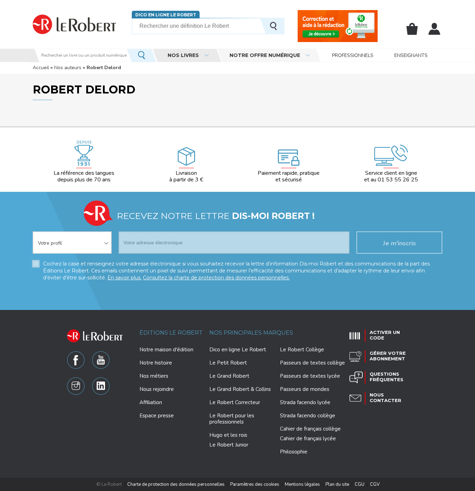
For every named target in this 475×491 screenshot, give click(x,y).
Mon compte (434, 29)
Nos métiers (153, 376)
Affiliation (150, 402)
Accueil (41, 67)
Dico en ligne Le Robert (165, 14)
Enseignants (411, 55)
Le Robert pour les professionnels (231, 418)
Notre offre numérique (265, 55)
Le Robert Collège (302, 349)
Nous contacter (385, 397)
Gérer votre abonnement (388, 355)
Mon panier (412, 29)
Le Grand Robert (229, 376)
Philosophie (293, 451)
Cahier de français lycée (308, 438)
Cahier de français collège (310, 428)
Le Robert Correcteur (234, 402)
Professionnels (352, 55)
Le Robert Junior (228, 445)
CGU (359, 484)
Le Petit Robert (228, 362)
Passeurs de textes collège (312, 362)
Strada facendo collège (307, 415)
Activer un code (385, 335)
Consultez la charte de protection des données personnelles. (216, 278)
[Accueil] (74, 24)
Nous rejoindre (156, 389)
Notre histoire (155, 362)
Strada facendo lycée (305, 402)
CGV (375, 484)
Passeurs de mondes (304, 389)
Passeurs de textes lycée (310, 376)
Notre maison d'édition (166, 349)
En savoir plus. (124, 278)
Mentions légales (302, 484)
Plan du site (337, 484)
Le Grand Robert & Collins (240, 389)
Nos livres (183, 55)
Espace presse (156, 415)
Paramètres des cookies (254, 484)
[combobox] (72, 238)
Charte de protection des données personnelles (176, 484)
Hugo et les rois (228, 435)
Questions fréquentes (386, 376)
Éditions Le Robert (171, 332)
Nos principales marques (251, 332)
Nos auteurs (67, 67)
